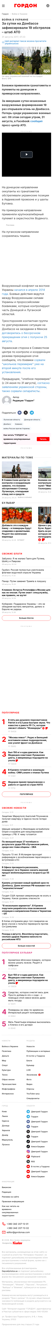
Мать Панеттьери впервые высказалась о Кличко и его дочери (29, 1023)
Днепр (5, 1135)
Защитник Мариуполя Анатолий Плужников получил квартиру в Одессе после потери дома (25, 819)
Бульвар (8, 502)
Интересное (8, 1093)
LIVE (28, 1070)
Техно (5, 1075)
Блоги (29, 1060)
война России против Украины (17, 428)
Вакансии (6, 1187)
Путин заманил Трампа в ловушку (24, 581)
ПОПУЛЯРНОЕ (11, 712)
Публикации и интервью (38, 1051)
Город (5, 1106)
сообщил (36, 121)
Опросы (30, 1089)
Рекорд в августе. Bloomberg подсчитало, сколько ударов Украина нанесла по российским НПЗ (25, 937)
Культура (6, 1070)
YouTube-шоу (33, 1093)
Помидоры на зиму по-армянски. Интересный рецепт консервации (26, 1011)
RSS (33, 1161)
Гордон (5, 14)
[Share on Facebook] (20, 413)
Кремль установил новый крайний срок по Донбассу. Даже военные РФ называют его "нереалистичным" (26, 885)
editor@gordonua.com (18, 1232)
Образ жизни (8, 1079)
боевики (18, 424)
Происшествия (9, 1084)
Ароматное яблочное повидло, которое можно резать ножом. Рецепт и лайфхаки (29, 963)
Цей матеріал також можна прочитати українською (25, 42)
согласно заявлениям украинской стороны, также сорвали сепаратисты (26, 387)
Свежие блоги (12, 553)
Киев (4, 1111)
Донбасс (7, 424)
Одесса (5, 1121)
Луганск (6, 1144)
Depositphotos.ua (10, 1271)
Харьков (6, 1130)
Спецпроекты (32, 1098)
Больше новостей (26, 946)
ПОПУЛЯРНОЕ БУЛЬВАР (17, 952)
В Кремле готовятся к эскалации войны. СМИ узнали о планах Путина (28, 771)
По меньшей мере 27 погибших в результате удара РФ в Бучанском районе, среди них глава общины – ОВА (25, 844)
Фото (29, 1079)
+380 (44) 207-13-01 (17, 1224)
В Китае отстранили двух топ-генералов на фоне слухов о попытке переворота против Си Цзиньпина (25, 924)
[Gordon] (25, 6)
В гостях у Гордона (35, 1056)
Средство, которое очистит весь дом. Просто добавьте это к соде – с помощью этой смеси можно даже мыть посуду (28, 996)
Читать (43, 439)
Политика (6, 1051)
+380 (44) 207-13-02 (18, 1228)
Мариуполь (7, 1140)
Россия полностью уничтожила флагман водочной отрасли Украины (23, 571)
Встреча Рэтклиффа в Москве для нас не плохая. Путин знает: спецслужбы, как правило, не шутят (26, 592)
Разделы (30, 1041)
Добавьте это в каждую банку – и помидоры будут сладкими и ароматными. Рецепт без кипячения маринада (16, 531)
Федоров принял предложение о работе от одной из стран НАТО (26, 783)
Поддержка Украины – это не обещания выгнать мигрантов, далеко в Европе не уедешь (23, 606)
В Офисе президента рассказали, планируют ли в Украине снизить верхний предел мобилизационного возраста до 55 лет (25, 871)
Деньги (5, 1056)
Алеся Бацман (38, 1146)
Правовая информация (13, 1201)
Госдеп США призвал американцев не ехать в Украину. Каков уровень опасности (26, 897)
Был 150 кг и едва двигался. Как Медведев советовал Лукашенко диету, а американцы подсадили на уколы (28, 756)
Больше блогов (26, 618)
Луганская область (12, 420)
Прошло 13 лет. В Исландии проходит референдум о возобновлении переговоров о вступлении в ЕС (26, 857)
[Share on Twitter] (26, 413)
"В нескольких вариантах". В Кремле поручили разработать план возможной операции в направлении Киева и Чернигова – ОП (26, 909)
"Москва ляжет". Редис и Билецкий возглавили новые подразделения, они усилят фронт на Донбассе (28, 740)
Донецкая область (32, 420)
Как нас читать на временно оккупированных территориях (10, 1211)
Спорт (5, 1065)
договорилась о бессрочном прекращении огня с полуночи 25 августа (24, 337)
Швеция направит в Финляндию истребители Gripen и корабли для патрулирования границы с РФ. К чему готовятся (25, 832)
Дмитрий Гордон (39, 1111)
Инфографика (8, 1089)
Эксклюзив (31, 1075)
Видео (29, 1084)
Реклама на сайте (10, 1197)
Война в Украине (19, 14)
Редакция (6, 1192)
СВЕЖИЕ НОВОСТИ (14, 808)
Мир (4, 1060)
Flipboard (35, 1156)
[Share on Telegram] (32, 413)
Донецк (5, 1125)
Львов (5, 1116)
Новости (6, 1041)
